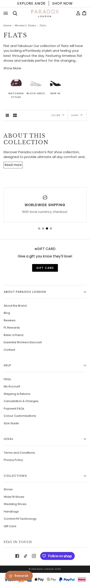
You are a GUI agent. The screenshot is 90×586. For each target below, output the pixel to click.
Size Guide (11, 423)
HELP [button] (7, 365)
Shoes (8, 489)
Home (7, 25)
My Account (12, 386)
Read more (13, 165)
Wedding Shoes (15, 504)
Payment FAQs (14, 408)
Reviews (10, 320)
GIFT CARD (45, 268)
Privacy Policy (13, 460)
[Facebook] (17, 556)
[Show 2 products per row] (15, 115)
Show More (12, 68)
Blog (7, 313)
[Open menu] (6, 13)
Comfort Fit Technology (20, 519)
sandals (27, 60)
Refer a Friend (13, 335)
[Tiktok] (26, 556)
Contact (9, 350)
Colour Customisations (20, 416)
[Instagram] (34, 556)
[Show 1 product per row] (7, 115)
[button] (39, 228)
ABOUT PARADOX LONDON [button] (25, 292)
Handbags (11, 511)
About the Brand (15, 306)
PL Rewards (12, 327)
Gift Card (10, 526)
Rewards (21, 575)
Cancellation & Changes (21, 401)
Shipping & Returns (17, 394)
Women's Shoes (25, 25)
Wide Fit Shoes (14, 497)
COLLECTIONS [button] (15, 476)
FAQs (7, 379)
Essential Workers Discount (23, 342)
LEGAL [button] (9, 439)
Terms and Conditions (19, 453)
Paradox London (42, 569)
